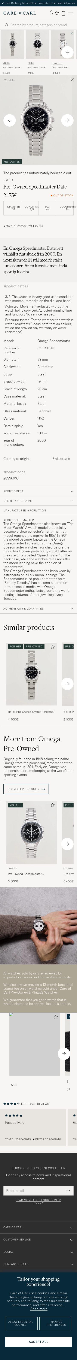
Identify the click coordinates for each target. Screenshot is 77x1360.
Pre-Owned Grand (36, 67)
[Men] (34, 1044)
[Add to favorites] (51, 648)
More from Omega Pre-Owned (31, 743)
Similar (28, 627)
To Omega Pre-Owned (23, 789)
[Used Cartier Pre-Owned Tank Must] (62, 44)
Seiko (31, 63)
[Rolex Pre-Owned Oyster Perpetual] (31, 708)
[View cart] (63, 13)
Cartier (57, 63)
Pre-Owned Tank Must (60, 67)
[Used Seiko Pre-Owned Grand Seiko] (37, 44)
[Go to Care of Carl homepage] (19, 13)
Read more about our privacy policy (38, 1201)
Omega (8, 180)
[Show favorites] (57, 13)
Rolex (6, 63)
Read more (38, 1309)
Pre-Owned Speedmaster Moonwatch (24, 874)
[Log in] (51, 13)
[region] (38, 1127)
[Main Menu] (70, 13)
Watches (9, 79)
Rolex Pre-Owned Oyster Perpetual (31, 712)
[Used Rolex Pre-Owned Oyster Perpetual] (12, 44)
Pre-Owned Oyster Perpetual (11, 67)
